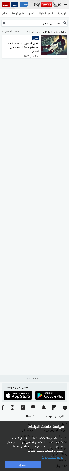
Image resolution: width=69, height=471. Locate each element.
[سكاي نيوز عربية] (47, 4)
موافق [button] (22, 464)
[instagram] (12, 407)
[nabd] (65, 407)
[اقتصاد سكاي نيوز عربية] (24, 4)
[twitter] (23, 407)
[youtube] (33, 407)
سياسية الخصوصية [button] (52, 456)
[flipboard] (54, 407)
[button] (4, 23)
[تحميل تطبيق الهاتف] (34, 395)
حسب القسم (12, 31)
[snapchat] (44, 407)
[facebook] (3, 407)
